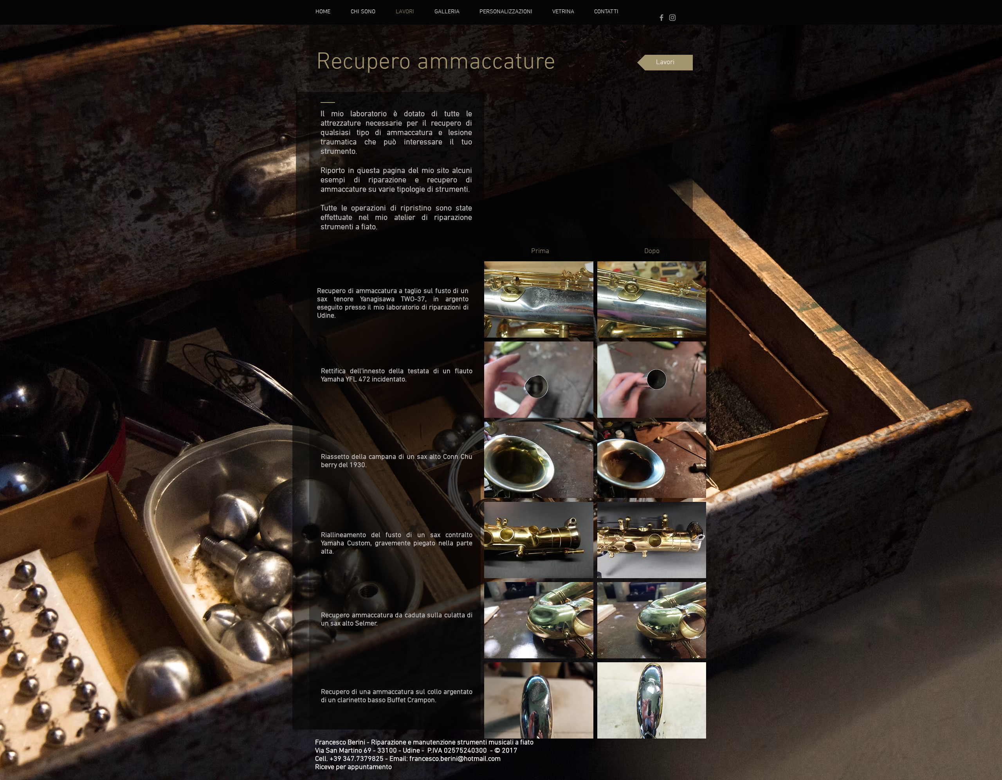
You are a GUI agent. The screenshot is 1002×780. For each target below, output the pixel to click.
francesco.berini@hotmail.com (455, 759)
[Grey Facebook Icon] (661, 17)
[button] (538, 299)
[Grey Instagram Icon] (672, 17)
